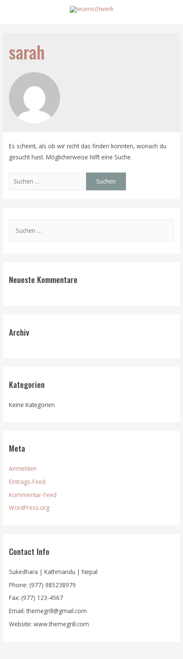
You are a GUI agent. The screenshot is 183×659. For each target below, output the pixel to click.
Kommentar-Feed (33, 495)
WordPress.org (29, 507)
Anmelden (23, 468)
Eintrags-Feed (27, 482)
